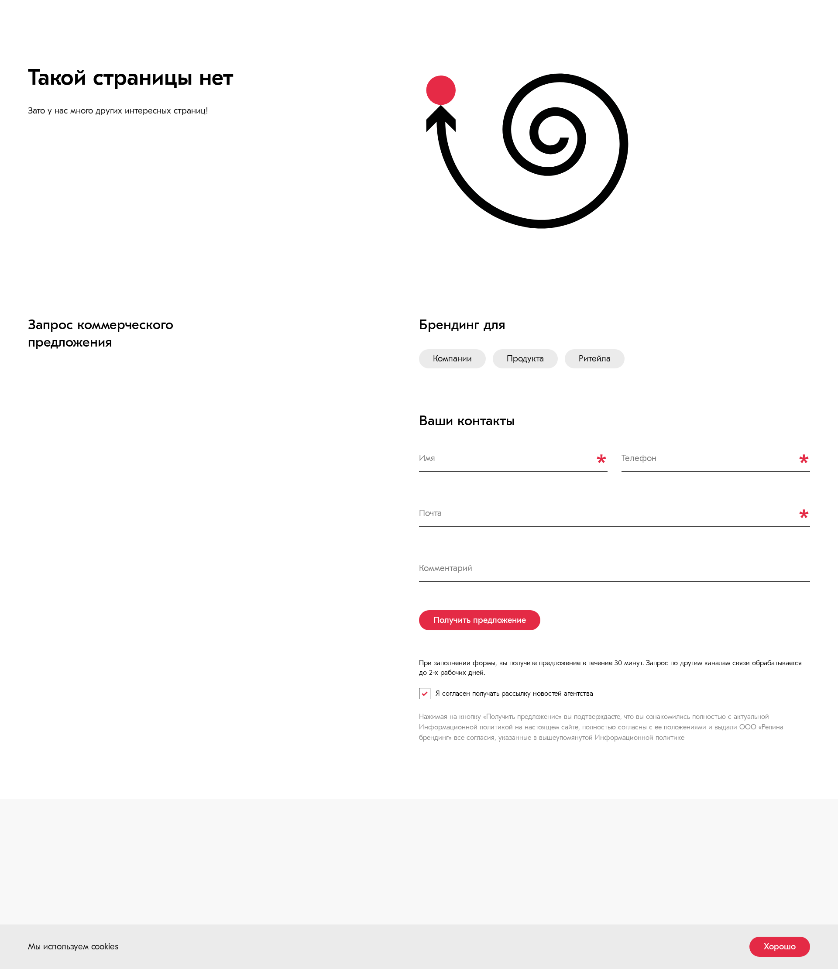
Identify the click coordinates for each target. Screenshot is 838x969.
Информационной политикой (466, 727)
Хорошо (780, 947)
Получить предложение (479, 620)
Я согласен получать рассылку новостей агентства (514, 694)
